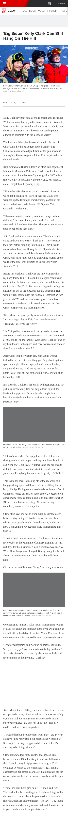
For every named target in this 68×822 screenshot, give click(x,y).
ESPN (17, 3)
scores (61, 3)
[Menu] (4, 3)
